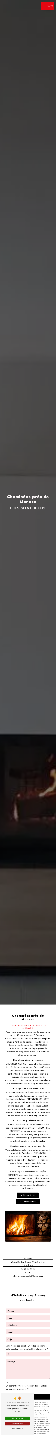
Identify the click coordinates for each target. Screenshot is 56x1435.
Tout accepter (17, 1418)
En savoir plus (29, 1195)
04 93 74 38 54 (28, 1269)
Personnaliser (17, 1428)
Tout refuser (17, 1423)
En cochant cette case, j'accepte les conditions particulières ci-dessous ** (26, 1387)
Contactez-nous (29, 1201)
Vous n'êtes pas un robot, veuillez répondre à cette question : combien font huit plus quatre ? (27, 1347)
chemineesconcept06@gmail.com (28, 1275)
